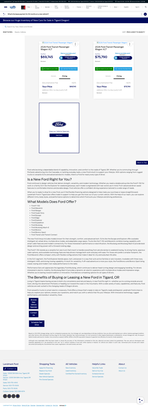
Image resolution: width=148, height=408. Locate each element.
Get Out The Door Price (70, 69)
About (122, 364)
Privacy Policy (17, 405)
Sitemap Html (40, 405)
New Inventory (71, 368)
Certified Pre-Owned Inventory (76, 374)
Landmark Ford (7, 405)
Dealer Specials (44, 374)
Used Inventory (71, 371)
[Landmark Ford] (12, 7)
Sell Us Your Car (97, 371)
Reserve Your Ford (45, 371)
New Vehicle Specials (46, 376)
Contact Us (33, 314)
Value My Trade (97, 368)
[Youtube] (18, 396)
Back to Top (142, 163)
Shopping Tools (47, 364)
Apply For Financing (46, 368)
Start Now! (59, 135)
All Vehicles (71, 364)
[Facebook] (5, 396)
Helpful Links (98, 364)
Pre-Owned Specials (46, 379)
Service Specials (97, 376)
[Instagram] (9, 396)
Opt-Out (55, 405)
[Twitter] (13, 396)
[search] (145, 7)
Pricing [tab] (64, 76)
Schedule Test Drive (36, 323)
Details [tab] (53, 76)
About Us (122, 371)
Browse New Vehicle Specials (33, 303)
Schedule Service (98, 374)
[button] (75, 44)
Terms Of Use (26, 405)
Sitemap (32, 405)
